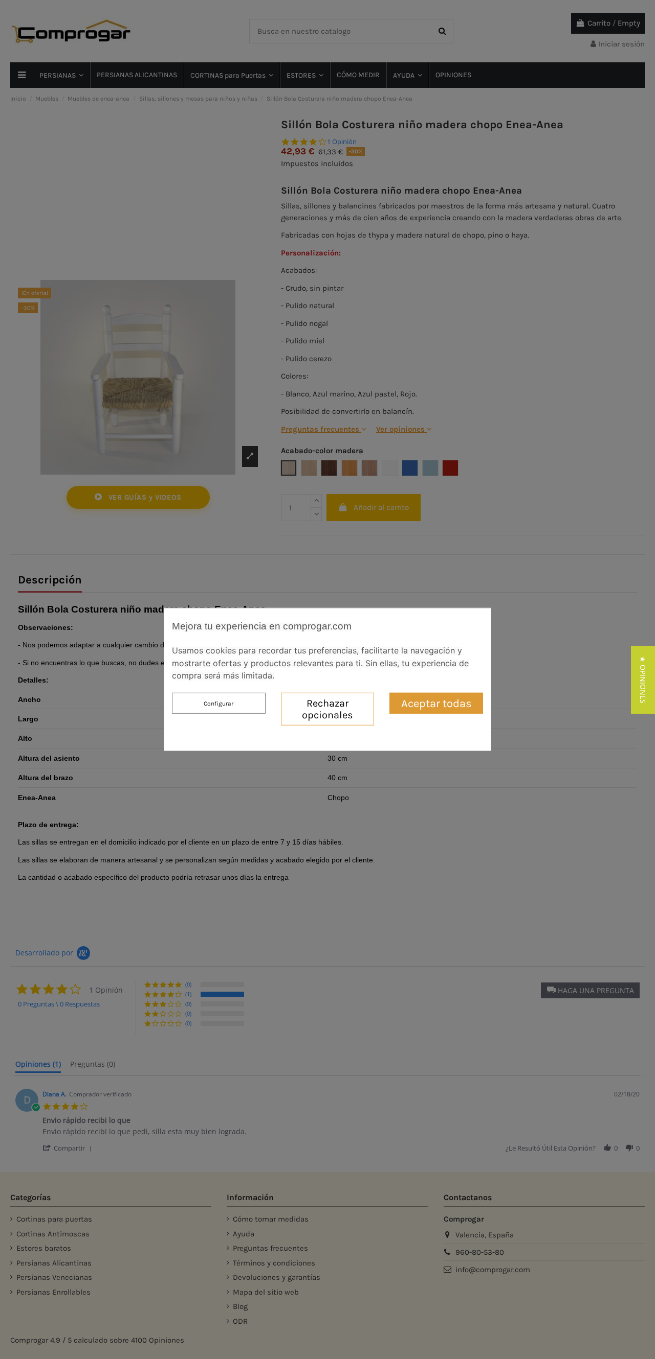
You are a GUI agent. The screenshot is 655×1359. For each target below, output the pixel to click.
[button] (643, 680)
